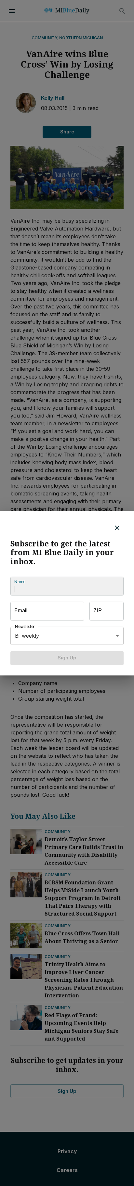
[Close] (117, 527)
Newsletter (25, 626)
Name (19, 582)
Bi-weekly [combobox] (27, 635)
